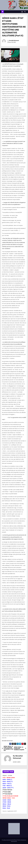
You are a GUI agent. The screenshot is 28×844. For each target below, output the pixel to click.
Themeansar (14, 841)
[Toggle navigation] (22, 12)
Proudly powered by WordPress (9, 840)
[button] (25, 11)
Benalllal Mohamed (14, 40)
